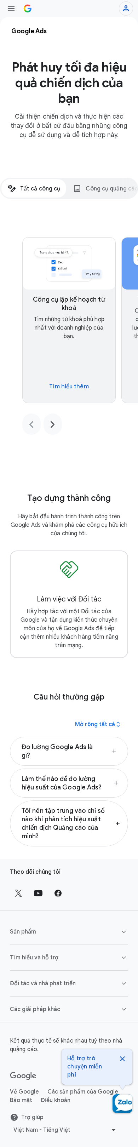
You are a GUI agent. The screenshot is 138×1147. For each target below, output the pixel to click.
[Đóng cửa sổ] (122, 1060)
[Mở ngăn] (11, 8)
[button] (69, 751)
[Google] (23, 1076)
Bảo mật (21, 1100)
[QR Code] (122, 1103)
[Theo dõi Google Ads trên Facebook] (58, 893)
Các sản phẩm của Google (82, 1091)
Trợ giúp (32, 1117)
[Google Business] (27, 8)
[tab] (33, 188)
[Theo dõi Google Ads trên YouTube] (38, 893)
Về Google (24, 1091)
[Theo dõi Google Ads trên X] (18, 893)
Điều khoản (55, 1100)
